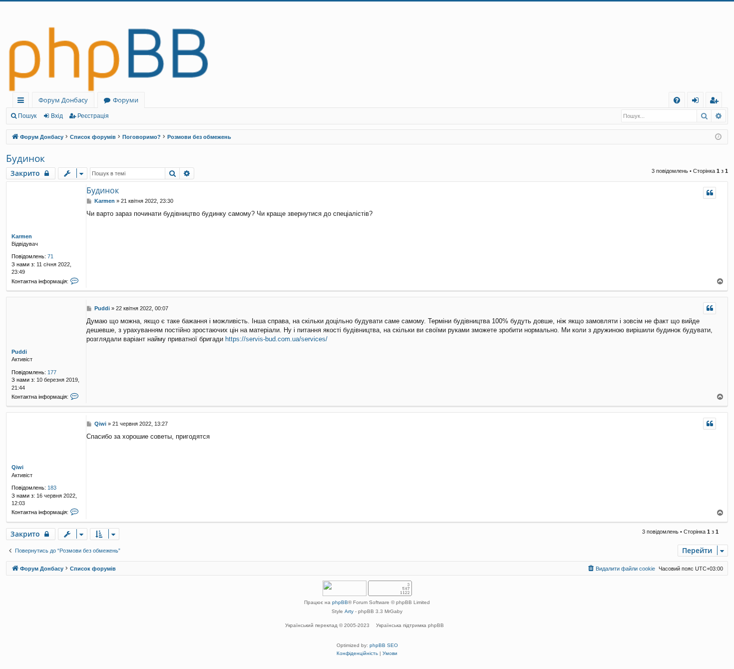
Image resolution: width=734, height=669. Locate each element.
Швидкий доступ (22, 101)
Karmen (21, 236)
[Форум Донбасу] (367, 46)
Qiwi (17, 467)
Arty (349, 611)
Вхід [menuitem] (698, 101)
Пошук (27, 115)
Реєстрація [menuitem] (716, 101)
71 (50, 256)
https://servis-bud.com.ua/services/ (276, 339)
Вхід (57, 115)
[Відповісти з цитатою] (709, 193)
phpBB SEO (383, 645)
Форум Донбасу (63, 99)
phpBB (340, 602)
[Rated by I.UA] (345, 589)
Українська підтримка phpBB (410, 625)
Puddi (19, 352)
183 (51, 488)
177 (51, 372)
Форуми (125, 99)
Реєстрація (93, 115)
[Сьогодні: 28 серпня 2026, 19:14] (718, 137)
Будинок (25, 158)
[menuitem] (677, 100)
